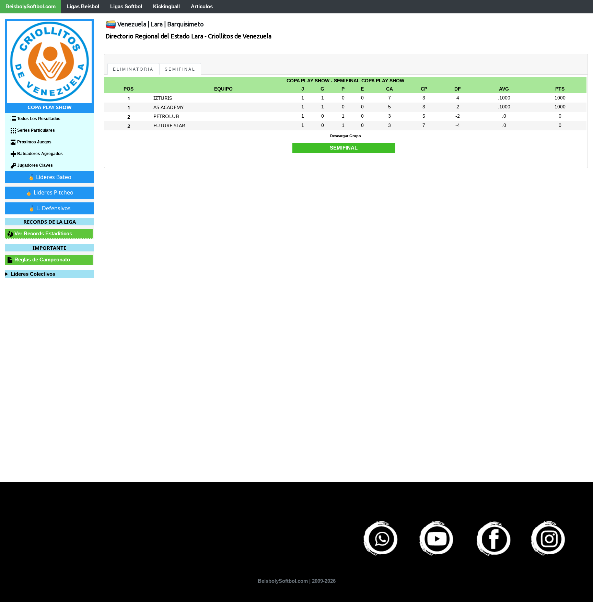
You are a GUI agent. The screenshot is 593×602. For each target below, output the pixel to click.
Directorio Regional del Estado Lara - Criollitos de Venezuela (188, 36)
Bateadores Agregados (39, 153)
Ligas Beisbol (83, 6)
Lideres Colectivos (33, 274)
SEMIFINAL (180, 69)
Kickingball (166, 6)
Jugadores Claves (34, 165)
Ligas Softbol (126, 6)
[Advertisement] (310, 213)
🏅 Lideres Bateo (49, 177)
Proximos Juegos (33, 142)
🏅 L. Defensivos (49, 208)
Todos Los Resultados (38, 118)
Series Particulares (35, 130)
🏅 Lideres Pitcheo (49, 192)
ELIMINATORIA (133, 69)
